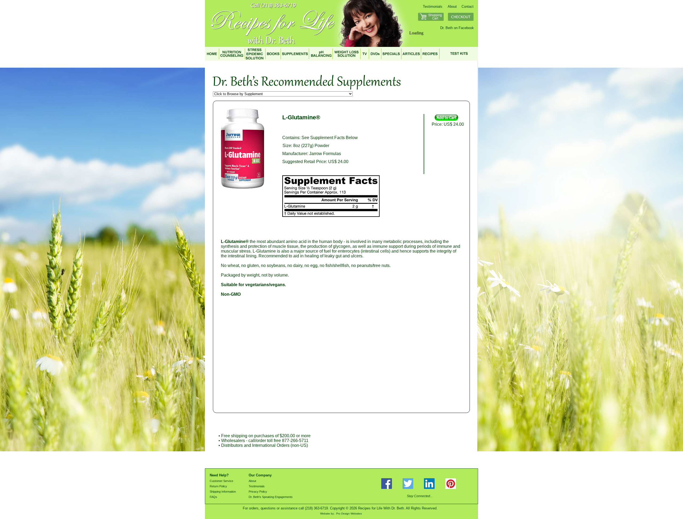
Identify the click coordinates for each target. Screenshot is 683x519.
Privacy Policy (258, 491)
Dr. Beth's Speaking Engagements (271, 496)
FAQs (213, 496)
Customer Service (221, 480)
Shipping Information (223, 491)
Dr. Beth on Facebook (457, 28)
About (452, 7)
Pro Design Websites (349, 513)
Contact (468, 7)
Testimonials (432, 7)
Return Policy (218, 486)
